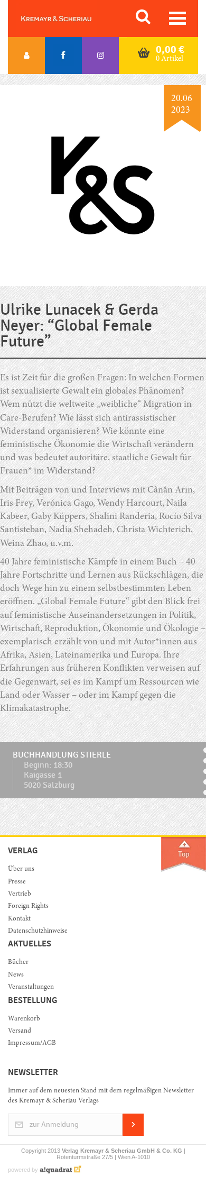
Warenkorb (24, 1019)
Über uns (21, 869)
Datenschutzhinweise (38, 931)
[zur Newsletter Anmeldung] (133, 1134)
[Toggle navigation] (177, 18)
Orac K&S (68, 18)
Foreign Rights (28, 906)
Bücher (18, 962)
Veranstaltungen (31, 987)
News (16, 975)
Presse (17, 882)
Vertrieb (19, 894)
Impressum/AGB (32, 1043)
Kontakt (19, 919)
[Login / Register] (26, 55)
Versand (19, 1031)
